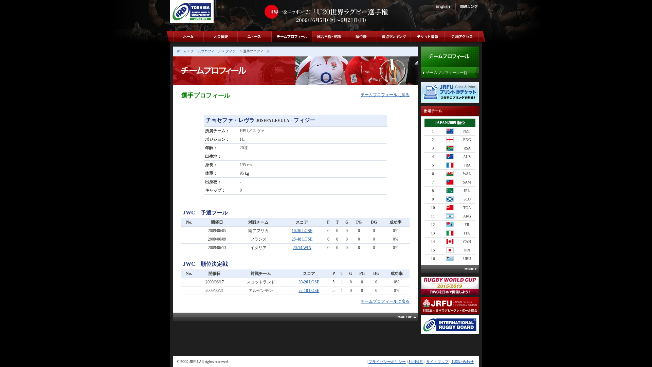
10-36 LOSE (302, 230)
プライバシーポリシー (387, 362)
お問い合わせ (462, 362)
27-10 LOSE (308, 290)
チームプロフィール (206, 51)
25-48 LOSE (302, 239)
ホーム (182, 51)
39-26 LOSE (308, 282)
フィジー (232, 51)
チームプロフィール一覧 (446, 73)
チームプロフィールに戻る (385, 94)
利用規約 (416, 362)
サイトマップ (437, 362)
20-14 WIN (302, 247)
